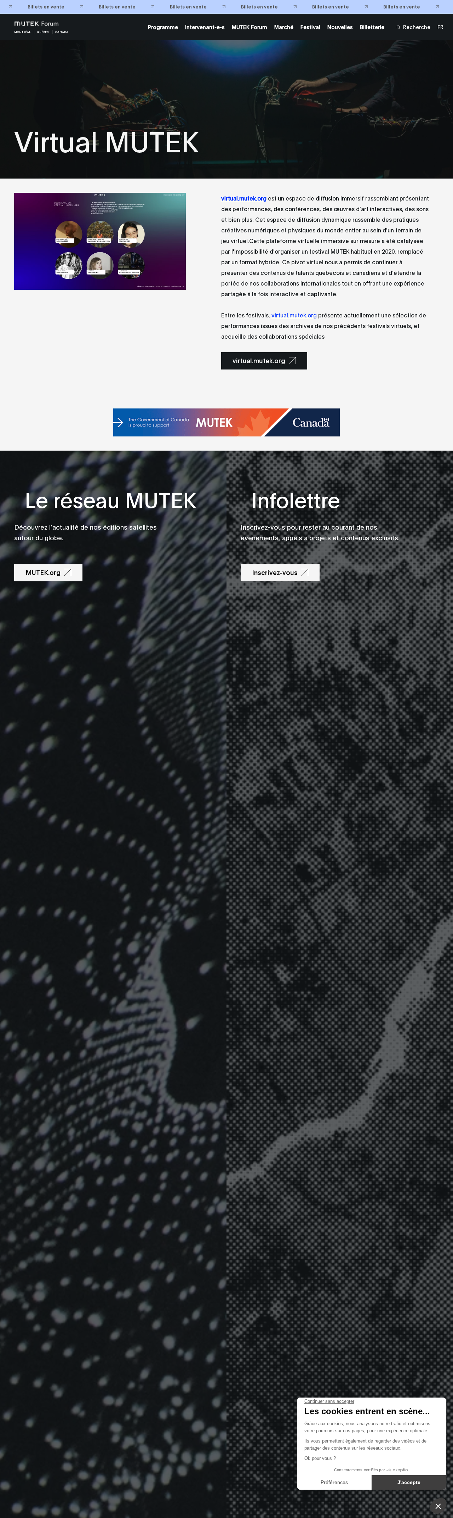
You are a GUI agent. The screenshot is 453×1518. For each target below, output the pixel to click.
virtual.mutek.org (294, 314)
